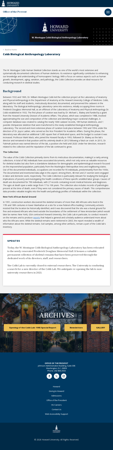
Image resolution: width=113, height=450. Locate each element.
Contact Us (56, 409)
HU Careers (56, 404)
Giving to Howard (56, 391)
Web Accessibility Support (56, 414)
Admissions (56, 395)
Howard (56, 386)
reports (36, 217)
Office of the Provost (15, 12)
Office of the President (56, 400)
